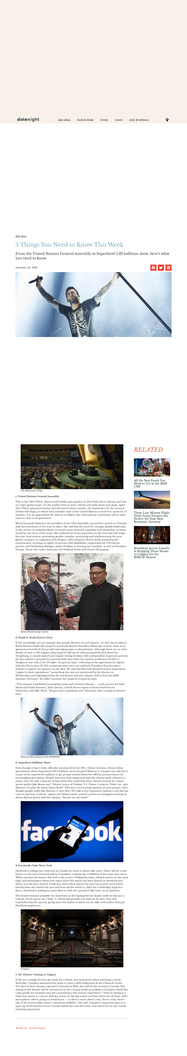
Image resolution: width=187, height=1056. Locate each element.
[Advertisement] (152, 576)
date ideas (64, 120)
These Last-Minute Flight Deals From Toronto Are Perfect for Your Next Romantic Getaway (152, 517)
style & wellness (139, 120)
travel (118, 120)
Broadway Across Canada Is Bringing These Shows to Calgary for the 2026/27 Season (151, 553)
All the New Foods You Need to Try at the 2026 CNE (150, 483)
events (104, 120)
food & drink (85, 120)
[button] (153, 268)
